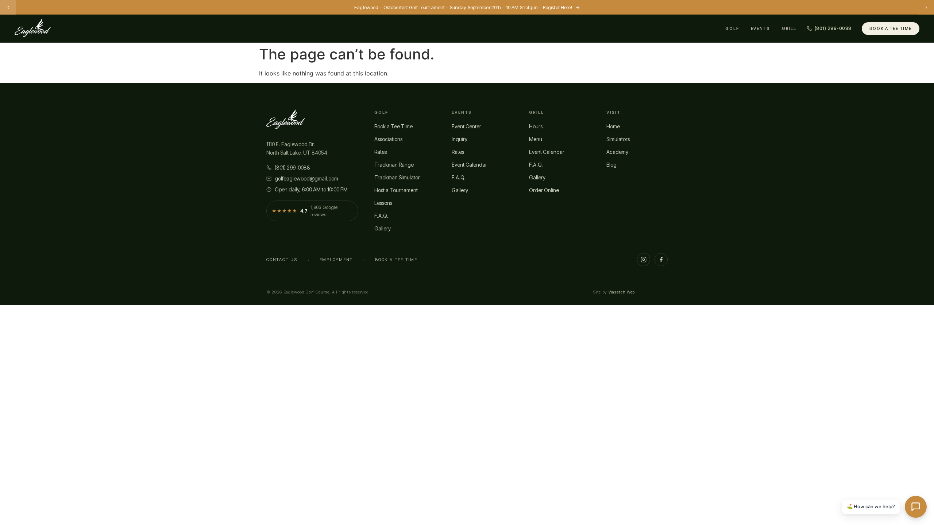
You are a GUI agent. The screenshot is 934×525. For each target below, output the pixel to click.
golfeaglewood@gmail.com (306, 178)
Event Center (466, 126)
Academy (617, 152)
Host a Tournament (396, 190)
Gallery (382, 228)
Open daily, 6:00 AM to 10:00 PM (311, 189)
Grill (789, 28)
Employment (336, 259)
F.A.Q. (381, 216)
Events (761, 28)
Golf (732, 28)
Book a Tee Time (890, 28)
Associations (388, 139)
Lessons (383, 203)
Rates (380, 152)
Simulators (618, 139)
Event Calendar (469, 165)
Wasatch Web (622, 292)
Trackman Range (394, 165)
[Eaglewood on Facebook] (661, 259)
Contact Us (281, 259)
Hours (536, 126)
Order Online (544, 190)
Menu (535, 139)
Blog (611, 165)
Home (613, 126)
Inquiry (459, 139)
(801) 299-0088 (292, 167)
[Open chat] (916, 507)
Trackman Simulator (397, 177)
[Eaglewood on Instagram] (643, 259)
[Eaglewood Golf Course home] (33, 28)
